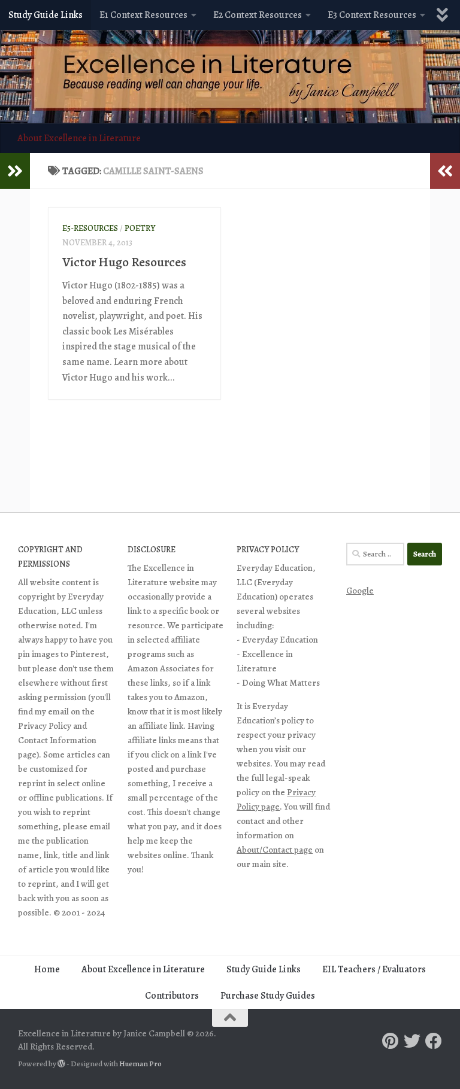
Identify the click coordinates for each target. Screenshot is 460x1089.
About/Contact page (275, 850)
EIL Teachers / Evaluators (374, 969)
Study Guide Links (45, 15)
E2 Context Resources (257, 15)
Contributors (172, 995)
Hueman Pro (140, 1063)
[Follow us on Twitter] (412, 1041)
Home (47, 969)
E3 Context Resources (372, 15)
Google (360, 591)
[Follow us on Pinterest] (390, 1041)
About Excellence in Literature (79, 138)
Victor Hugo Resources (124, 262)
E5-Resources (90, 228)
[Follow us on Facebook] (433, 1041)
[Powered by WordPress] (61, 1063)
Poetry (140, 228)
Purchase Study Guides (267, 995)
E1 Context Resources (143, 15)
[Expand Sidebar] (15, 171)
